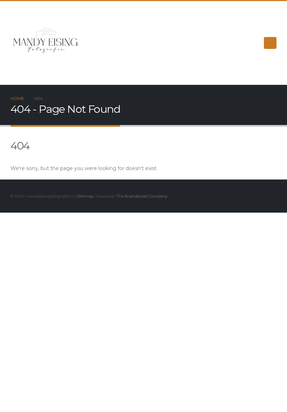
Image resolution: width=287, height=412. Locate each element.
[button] (270, 43)
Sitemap (85, 196)
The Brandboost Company (141, 196)
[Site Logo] (45, 43)
